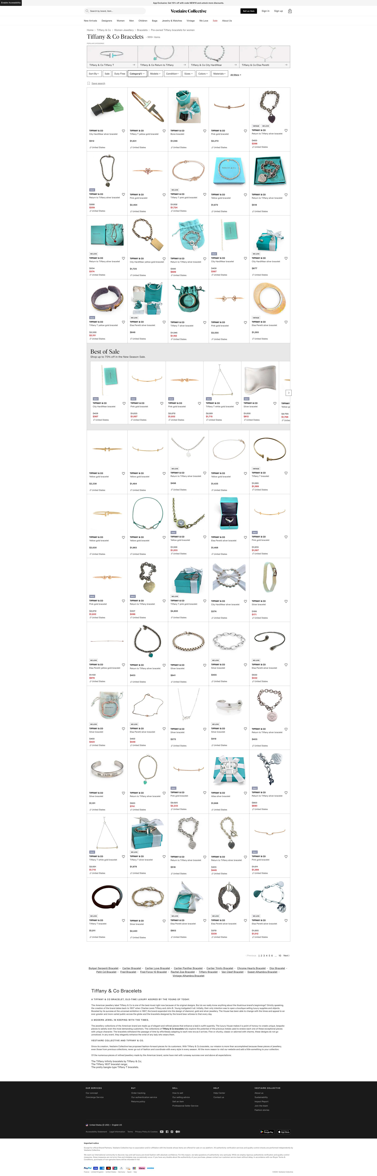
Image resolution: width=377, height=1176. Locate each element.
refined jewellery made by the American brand (140, 1055)
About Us (227, 20)
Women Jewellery (124, 30)
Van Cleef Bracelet (232, 972)
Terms (130, 1131)
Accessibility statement (96, 1131)
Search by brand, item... (101, 10)
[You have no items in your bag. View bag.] (290, 11)
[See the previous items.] (88, 393)
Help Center (219, 1093)
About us (259, 1093)
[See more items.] (289, 393)
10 (280, 955)
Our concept (92, 1093)
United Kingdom (97, 1172)
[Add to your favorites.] (123, 131)
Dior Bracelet (277, 968)
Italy (135, 1172)
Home (90, 30)
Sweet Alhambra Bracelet (262, 972)
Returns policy (138, 1101)
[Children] (149, 21)
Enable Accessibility (11, 2)
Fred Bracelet (128, 972)
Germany (121, 1172)
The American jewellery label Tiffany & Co (111, 1005)
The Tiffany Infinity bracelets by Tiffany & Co (116, 1061)
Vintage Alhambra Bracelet (188, 976)
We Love (203, 20)
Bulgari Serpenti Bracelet (103, 968)
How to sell (177, 1093)
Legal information (117, 1131)
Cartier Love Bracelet (157, 968)
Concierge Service (95, 1097)
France (86, 1172)
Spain (129, 1172)
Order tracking (138, 1093)
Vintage (191, 20)
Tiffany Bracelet (208, 972)
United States (111, 1172)
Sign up (278, 10)
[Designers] (114, 21)
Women (121, 20)
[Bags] (159, 21)
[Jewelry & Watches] (184, 21)
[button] (290, 11)
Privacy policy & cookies (146, 1131)
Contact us (219, 1097)
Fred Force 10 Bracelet (153, 972)
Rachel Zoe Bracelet (183, 972)
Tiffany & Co (104, 30)
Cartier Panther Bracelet (188, 968)
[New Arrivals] (99, 21)
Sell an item (248, 10)
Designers (107, 20)
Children (143, 20)
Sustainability (261, 1097)
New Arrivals (90, 20)
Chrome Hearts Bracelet (251, 968)
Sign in (265, 10)
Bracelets (142, 30)
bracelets (155, 1014)
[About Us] (234, 21)
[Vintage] (197, 21)
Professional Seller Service (185, 1105)
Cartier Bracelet (131, 968)
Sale (215, 20)
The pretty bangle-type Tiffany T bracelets (114, 1067)
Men (131, 20)
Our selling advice (181, 1097)
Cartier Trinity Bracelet (220, 968)
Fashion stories (262, 1110)
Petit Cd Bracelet (106, 972)
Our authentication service (144, 1097)
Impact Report (261, 1101)
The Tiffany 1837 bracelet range (109, 1064)
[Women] (127, 21)
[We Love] (210, 21)
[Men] (136, 21)
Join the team (261, 1105)
